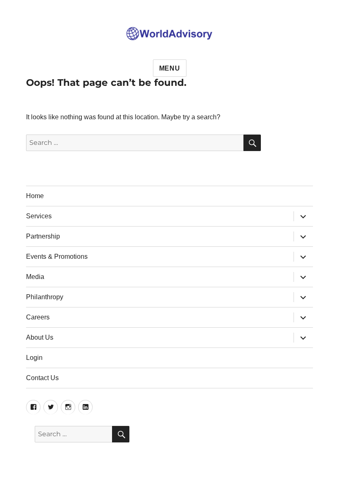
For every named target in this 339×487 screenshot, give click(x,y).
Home (35, 195)
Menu (169, 68)
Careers (38, 317)
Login (34, 357)
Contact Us (42, 377)
